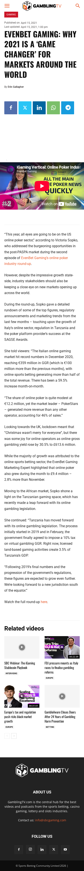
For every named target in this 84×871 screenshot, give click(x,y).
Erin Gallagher (16, 86)
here (44, 602)
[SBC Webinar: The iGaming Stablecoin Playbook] (21, 647)
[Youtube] (65, 849)
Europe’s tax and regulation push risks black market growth (20, 716)
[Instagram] (30, 849)
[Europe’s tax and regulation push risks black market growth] (21, 696)
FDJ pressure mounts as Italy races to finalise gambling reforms (61, 667)
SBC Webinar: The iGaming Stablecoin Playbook (19, 665)
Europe (49, 678)
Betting (50, 727)
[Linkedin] (39, 107)
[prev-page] (7, 736)
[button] (7, 6)
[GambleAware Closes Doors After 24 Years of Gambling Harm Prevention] (62, 696)
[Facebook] (10, 107)
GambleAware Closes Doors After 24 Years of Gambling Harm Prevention (60, 716)
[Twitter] (25, 107)
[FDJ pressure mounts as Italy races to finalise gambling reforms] (62, 647)
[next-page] (14, 736)
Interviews (11, 673)
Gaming (11, 14)
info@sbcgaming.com (50, 820)
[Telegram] (67, 107)
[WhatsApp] (53, 107)
